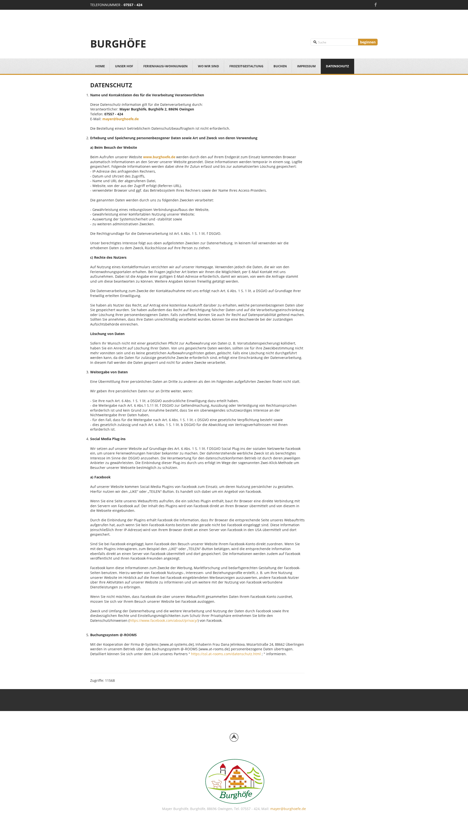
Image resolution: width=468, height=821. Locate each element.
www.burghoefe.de (159, 157)
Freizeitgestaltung (246, 66)
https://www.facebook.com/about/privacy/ (163, 620)
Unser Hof (124, 66)
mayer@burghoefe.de (120, 119)
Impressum (306, 66)
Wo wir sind (208, 66)
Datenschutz (337, 66)
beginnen (368, 42)
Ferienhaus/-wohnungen (165, 66)
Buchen (280, 66)
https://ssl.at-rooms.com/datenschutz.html (225, 654)
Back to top (234, 737)
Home (100, 66)
